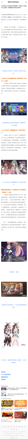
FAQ (17, 437)
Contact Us (22, 435)
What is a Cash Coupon (7, 435)
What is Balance (22, 431)
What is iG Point (14, 431)
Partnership (12, 437)
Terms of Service (19, 433)
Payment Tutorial (6, 431)
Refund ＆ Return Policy (10, 433)
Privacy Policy (16, 435)
